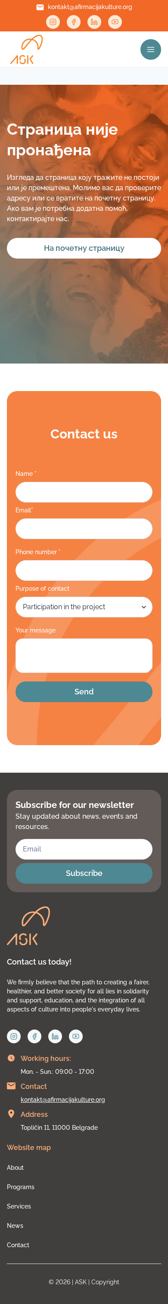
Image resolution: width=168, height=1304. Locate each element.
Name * (26, 473)
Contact (18, 1245)
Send (84, 691)
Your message (36, 630)
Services (19, 1206)
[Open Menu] (150, 49)
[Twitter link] (115, 22)
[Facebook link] (74, 22)
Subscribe (84, 873)
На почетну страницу (84, 248)
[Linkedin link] (94, 22)
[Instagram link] (53, 22)
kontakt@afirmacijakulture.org (90, 6)
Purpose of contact (42, 588)
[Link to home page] (26, 49)
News (15, 1225)
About (15, 1167)
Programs (20, 1187)
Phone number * (38, 552)
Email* (24, 510)
